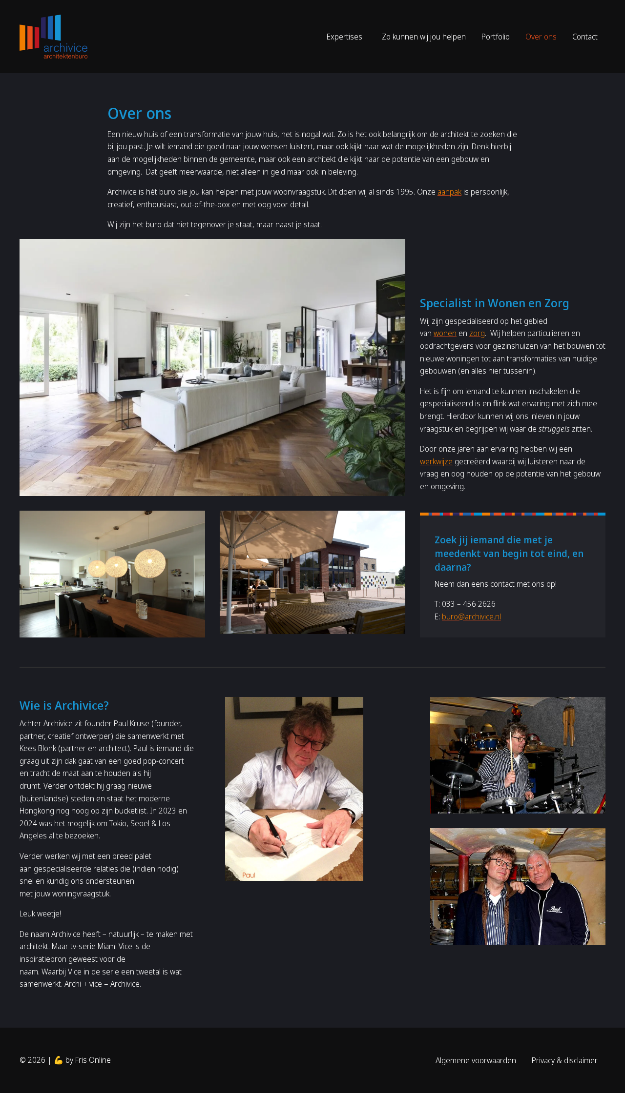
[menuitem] (346, 36)
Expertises (344, 36)
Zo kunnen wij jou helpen (424, 36)
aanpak (449, 191)
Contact (585, 36)
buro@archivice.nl (471, 616)
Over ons (541, 36)
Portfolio (495, 36)
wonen (445, 333)
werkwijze (436, 461)
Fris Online (93, 1059)
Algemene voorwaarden (476, 1060)
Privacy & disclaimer (565, 1060)
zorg (477, 333)
